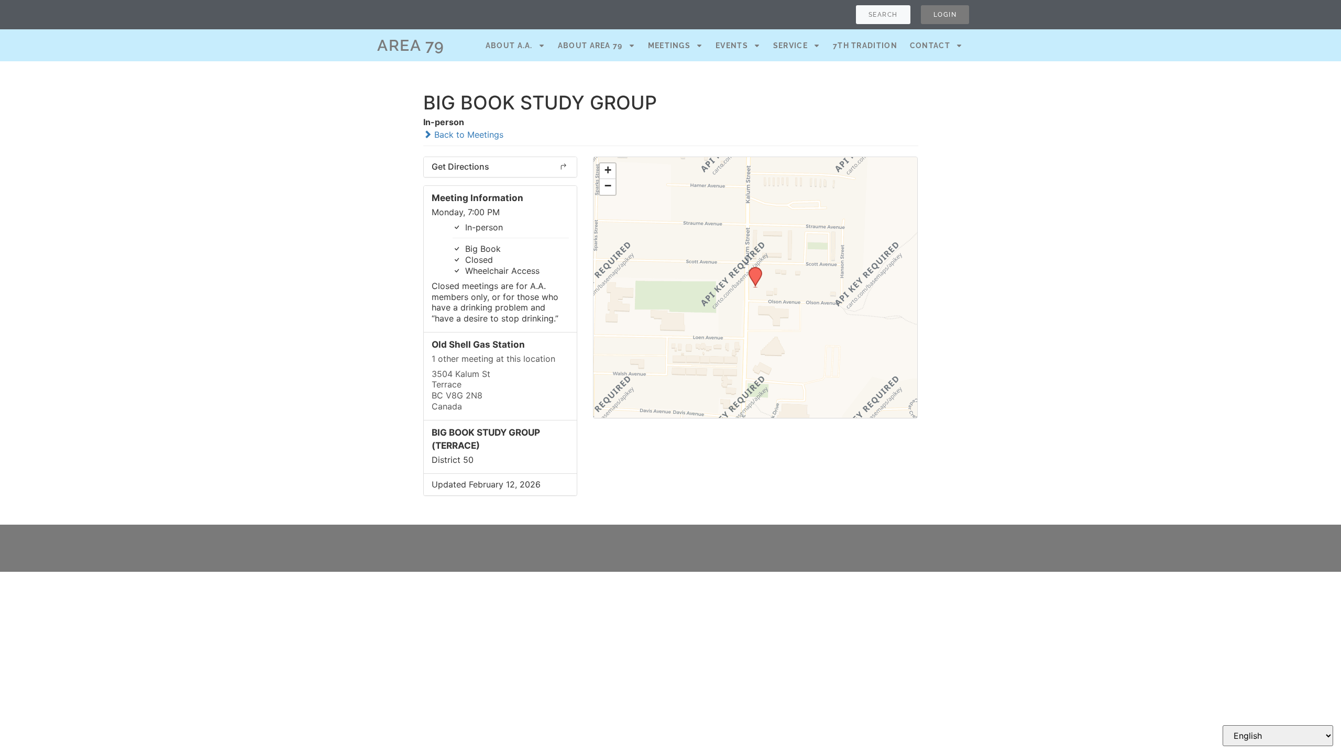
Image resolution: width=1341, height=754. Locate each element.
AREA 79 (411, 45)
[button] (752, 270)
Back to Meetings (467, 134)
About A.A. (509, 45)
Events (732, 45)
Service (790, 45)
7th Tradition (865, 45)
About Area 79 (590, 45)
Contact (930, 45)
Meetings (669, 45)
